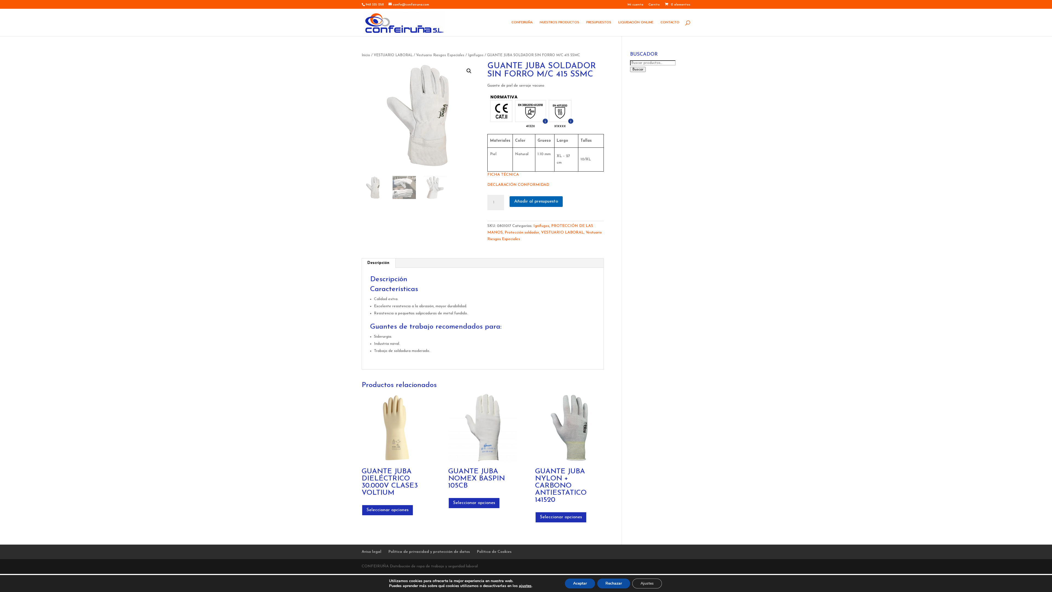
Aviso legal (371, 552)
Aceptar (580, 583)
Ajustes (647, 583)
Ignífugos (476, 55)
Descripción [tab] (378, 263)
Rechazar (613, 583)
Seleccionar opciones (387, 510)
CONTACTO (670, 22)
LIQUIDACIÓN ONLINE (635, 22)
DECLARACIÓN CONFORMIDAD (518, 185)
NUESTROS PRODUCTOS (559, 22)
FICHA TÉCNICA (503, 175)
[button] (469, 71)
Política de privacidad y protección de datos (429, 552)
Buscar (638, 69)
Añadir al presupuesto (536, 201)
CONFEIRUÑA (522, 22)
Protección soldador (522, 232)
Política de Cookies (494, 552)
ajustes (525, 586)
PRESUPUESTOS (598, 22)
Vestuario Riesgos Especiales (440, 55)
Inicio (366, 55)
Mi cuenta (635, 4)
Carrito (654, 4)
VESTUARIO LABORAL (393, 55)
